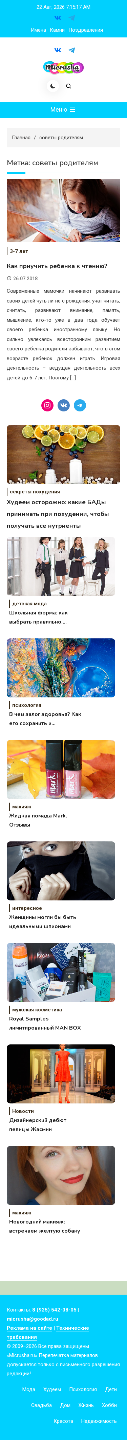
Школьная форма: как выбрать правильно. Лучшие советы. (38, 618)
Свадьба (41, 1405)
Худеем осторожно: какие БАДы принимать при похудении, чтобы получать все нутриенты (58, 514)
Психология (83, 1389)
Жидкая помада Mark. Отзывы (38, 820)
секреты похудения (35, 492)
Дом (65, 1405)
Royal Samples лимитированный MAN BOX (45, 1023)
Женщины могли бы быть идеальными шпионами (42, 922)
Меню (59, 109)
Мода (28, 1389)
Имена (38, 30)
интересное (27, 908)
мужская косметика (37, 1010)
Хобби (109, 1405)
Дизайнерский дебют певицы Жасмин (37, 1125)
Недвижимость (99, 1421)
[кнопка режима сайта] (53, 86)
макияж (21, 807)
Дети (111, 1389)
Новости (23, 1111)
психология (26, 705)
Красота (63, 1421)
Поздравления (85, 30)
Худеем (52, 1389)
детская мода (29, 604)
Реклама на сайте (29, 1328)
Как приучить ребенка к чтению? (57, 266)
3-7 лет (19, 251)
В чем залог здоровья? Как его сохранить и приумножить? (45, 719)
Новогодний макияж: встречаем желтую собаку (44, 1226)
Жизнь (86, 1405)
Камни (57, 30)
